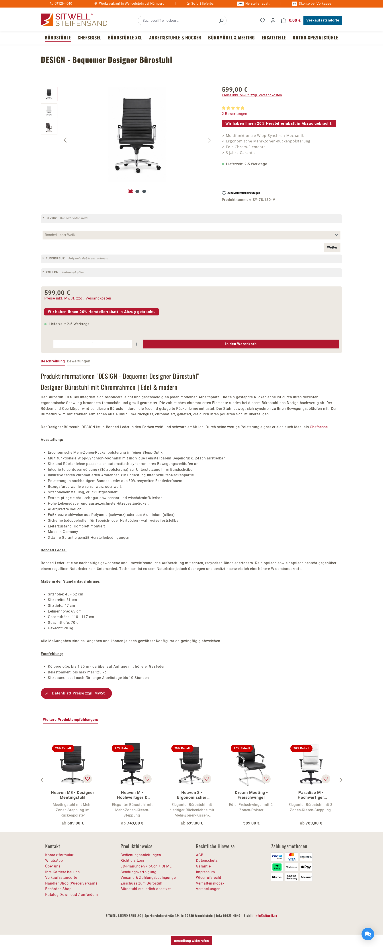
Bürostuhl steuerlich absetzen (146, 889)
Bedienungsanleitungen (141, 855)
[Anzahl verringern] (49, 344)
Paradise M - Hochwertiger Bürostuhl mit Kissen (311, 795)
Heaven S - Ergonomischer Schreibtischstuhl (192, 795)
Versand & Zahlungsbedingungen (149, 877)
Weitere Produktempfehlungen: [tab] (70, 720)
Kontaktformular (59, 855)
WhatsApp (54, 860)
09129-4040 (63, 4)
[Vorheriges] (65, 140)
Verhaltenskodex (210, 883)
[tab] (53, 361)
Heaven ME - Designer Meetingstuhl (72, 795)
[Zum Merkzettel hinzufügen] (87, 778)
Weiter (332, 247)
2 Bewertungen (234, 114)
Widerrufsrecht (208, 877)
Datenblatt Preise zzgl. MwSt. (79, 693)
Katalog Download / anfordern (71, 895)
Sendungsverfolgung (138, 872)
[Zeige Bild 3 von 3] (144, 191)
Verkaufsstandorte (322, 20)
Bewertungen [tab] (78, 361)
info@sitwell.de (266, 915)
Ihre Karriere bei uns (62, 872)
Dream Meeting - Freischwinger (251, 795)
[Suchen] (221, 20)
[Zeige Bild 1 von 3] (130, 191)
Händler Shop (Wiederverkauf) (71, 883)
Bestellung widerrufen (191, 941)
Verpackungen (208, 889)
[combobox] (177, 20)
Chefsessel (319, 427)
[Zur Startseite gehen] (74, 20)
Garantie (203, 866)
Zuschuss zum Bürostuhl (142, 883)
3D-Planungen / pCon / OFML (146, 866)
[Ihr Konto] (273, 20)
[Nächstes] (209, 140)
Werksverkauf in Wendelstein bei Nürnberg (131, 4)
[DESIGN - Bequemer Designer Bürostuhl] (137, 134)
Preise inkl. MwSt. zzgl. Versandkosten (252, 95)
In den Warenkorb (241, 344)
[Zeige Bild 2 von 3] (137, 191)
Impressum (205, 872)
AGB (199, 855)
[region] (126, 140)
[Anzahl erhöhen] (136, 344)
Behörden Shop (58, 889)
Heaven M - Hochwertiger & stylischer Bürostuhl (132, 795)
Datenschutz (207, 860)
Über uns (52, 866)
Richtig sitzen (132, 860)
